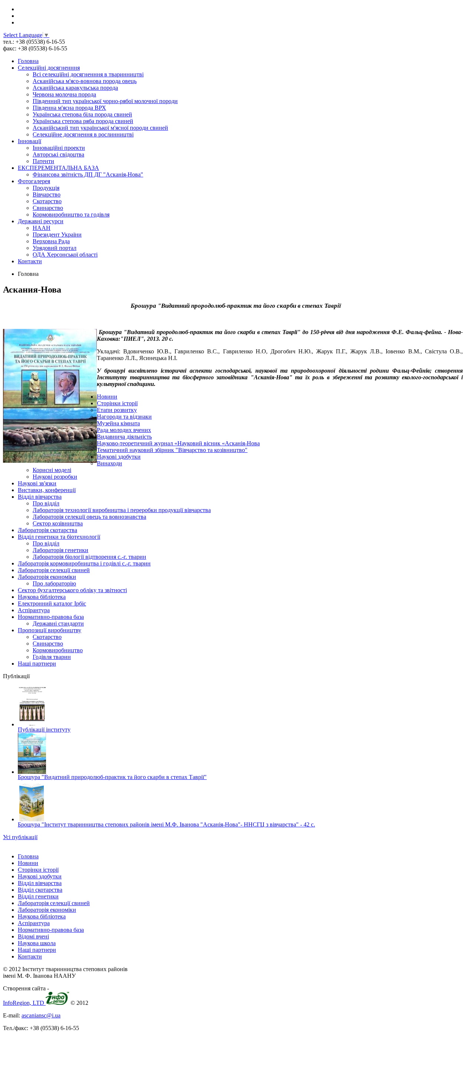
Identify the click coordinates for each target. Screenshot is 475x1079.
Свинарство (48, 208)
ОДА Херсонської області (65, 254)
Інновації (29, 141)
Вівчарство (46, 194)
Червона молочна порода (64, 94)
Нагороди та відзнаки (124, 416)
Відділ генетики (38, 896)
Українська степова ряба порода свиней (83, 121)
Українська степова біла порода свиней (82, 114)
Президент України (57, 234)
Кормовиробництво (58, 650)
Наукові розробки (55, 476)
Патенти (43, 161)
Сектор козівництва (58, 523)
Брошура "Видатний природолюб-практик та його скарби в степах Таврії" (112, 777)
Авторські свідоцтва (58, 154)
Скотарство (47, 201)
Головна (28, 61)
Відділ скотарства (40, 890)
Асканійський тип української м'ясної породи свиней (100, 128)
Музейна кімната (118, 423)
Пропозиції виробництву (49, 630)
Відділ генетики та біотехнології (59, 537)
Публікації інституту (44, 729)
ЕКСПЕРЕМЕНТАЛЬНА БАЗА (58, 168)
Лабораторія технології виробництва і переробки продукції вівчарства (122, 510)
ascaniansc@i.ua (41, 1015)
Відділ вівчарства (40, 497)
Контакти (30, 261)
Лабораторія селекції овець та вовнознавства (89, 517)
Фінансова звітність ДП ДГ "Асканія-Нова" (88, 174)
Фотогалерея (34, 181)
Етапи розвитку (117, 410)
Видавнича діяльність (124, 436)
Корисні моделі (52, 470)
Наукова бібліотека (42, 597)
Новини (107, 396)
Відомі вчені (33, 936)
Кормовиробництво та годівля (71, 214)
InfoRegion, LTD (24, 1003)
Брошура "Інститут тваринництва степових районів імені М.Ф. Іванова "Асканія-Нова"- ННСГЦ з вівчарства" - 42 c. (166, 824)
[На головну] (20, 9)
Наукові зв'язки (37, 483)
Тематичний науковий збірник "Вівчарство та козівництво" (172, 450)
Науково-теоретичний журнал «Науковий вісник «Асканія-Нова (178, 443)
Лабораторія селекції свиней (54, 570)
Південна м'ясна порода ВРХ (69, 108)
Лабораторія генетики (60, 550)
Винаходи (109, 463)
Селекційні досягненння (49, 68)
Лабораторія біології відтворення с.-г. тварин (89, 557)
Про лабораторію (54, 583)
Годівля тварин (52, 657)
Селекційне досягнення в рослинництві (83, 134)
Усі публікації (20, 837)
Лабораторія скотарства (47, 530)
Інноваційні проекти (59, 148)
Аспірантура (34, 610)
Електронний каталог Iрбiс (52, 603)
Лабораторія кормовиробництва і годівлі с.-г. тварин (84, 563)
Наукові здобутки (119, 456)
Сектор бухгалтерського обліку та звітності (72, 590)
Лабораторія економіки (47, 577)
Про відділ (46, 503)
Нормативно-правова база (51, 617)
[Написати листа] (20, 22)
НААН (41, 228)
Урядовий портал (54, 248)
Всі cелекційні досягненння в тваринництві (88, 74)
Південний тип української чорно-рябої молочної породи (105, 101)
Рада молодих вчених (124, 430)
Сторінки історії (117, 403)
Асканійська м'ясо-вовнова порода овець (85, 81)
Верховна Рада (51, 241)
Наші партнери (37, 663)
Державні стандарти (58, 623)
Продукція (46, 188)
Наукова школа (37, 943)
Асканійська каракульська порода (75, 88)
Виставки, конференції (47, 490)
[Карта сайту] (20, 16)
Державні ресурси (40, 221)
